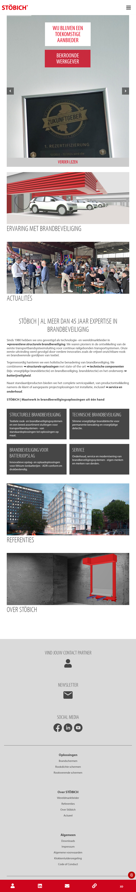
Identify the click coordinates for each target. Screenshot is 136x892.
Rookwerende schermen (68, 772)
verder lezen (68, 161)
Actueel (68, 815)
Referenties (68, 803)
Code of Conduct (68, 864)
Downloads (68, 841)
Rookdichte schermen (68, 766)
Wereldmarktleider (68, 798)
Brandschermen (68, 761)
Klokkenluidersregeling (68, 858)
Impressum (68, 846)
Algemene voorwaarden (68, 852)
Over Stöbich (68, 809)
